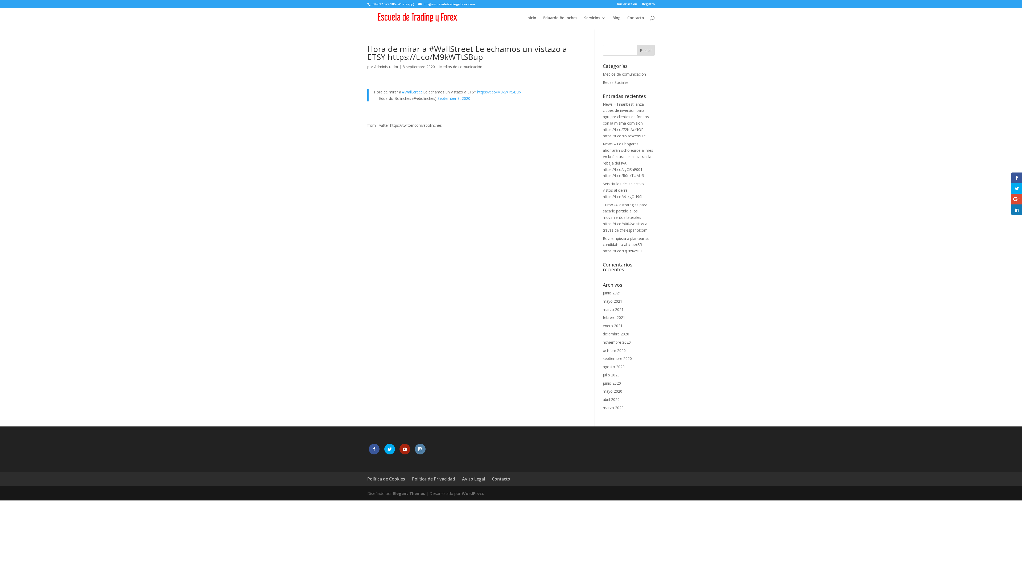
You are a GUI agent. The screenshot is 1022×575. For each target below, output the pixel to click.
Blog (616, 18)
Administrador (386, 66)
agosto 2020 (614, 366)
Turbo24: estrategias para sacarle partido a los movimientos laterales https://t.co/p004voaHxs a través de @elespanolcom (625, 217)
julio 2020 (611, 374)
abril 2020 (611, 399)
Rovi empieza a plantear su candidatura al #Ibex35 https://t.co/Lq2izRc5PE (626, 245)
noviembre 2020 (617, 342)
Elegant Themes (409, 493)
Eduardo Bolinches (560, 18)
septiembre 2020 (617, 358)
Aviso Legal (473, 479)
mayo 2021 (612, 301)
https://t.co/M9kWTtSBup (499, 92)
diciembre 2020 (616, 333)
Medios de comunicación (460, 66)
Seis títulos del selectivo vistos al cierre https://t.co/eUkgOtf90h (623, 190)
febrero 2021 (614, 317)
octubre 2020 (614, 350)
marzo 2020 (613, 407)
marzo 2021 (613, 309)
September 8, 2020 (454, 98)
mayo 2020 (612, 391)
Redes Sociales (616, 82)
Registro (648, 4)
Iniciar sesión (627, 4)
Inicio (531, 18)
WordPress (473, 493)
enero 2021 (613, 325)
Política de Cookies (386, 479)
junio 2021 (612, 292)
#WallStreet (412, 92)
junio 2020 (612, 383)
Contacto (635, 18)
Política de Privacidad (433, 479)
